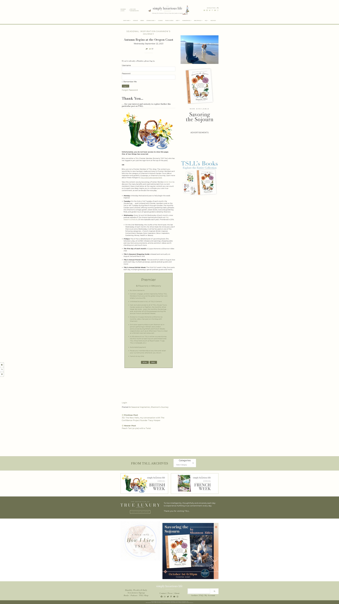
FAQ (201, 595)
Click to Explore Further (140, 512)
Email (204, 10)
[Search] (214, 591)
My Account (210, 595)
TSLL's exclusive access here (151, 178)
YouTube (215, 10)
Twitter (210, 10)
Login (124, 403)
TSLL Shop (143, 595)
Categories (185, 460)
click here (168, 182)
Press (170, 593)
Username (126, 65)
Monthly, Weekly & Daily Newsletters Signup (136, 591)
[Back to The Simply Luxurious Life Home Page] (167, 10)
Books (126, 595)
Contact (163, 593)
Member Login (123, 9)
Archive (194, 595)
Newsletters (211, 8)
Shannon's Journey (159, 407)
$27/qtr (145, 362)
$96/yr (153, 362)
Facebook (207, 10)
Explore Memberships (134, 9)
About (176, 593)
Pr (187, 602)
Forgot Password (130, 90)
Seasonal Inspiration (141, 31)
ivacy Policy (190, 602)
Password (126, 73)
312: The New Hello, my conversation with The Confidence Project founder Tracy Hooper (143, 417)
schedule (134, 219)
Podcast (133, 595)
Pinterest (212, 10)
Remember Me (130, 82)
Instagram (217, 10)
